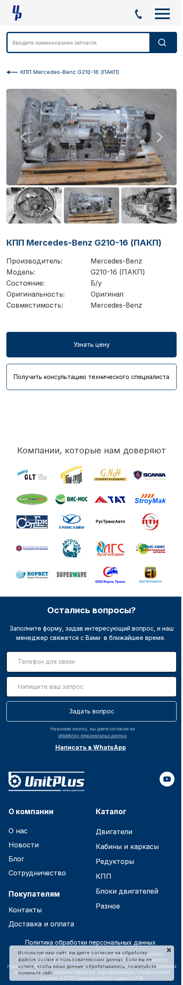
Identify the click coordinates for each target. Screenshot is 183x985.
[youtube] (167, 784)
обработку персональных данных (92, 735)
